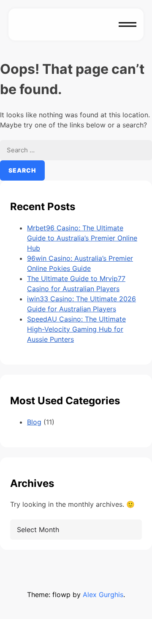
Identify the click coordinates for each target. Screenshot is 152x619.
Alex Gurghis (103, 594)
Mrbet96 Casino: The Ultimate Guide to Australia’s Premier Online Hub (82, 238)
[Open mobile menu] (127, 24)
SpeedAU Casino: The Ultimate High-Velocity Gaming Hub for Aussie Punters (76, 329)
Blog (34, 422)
